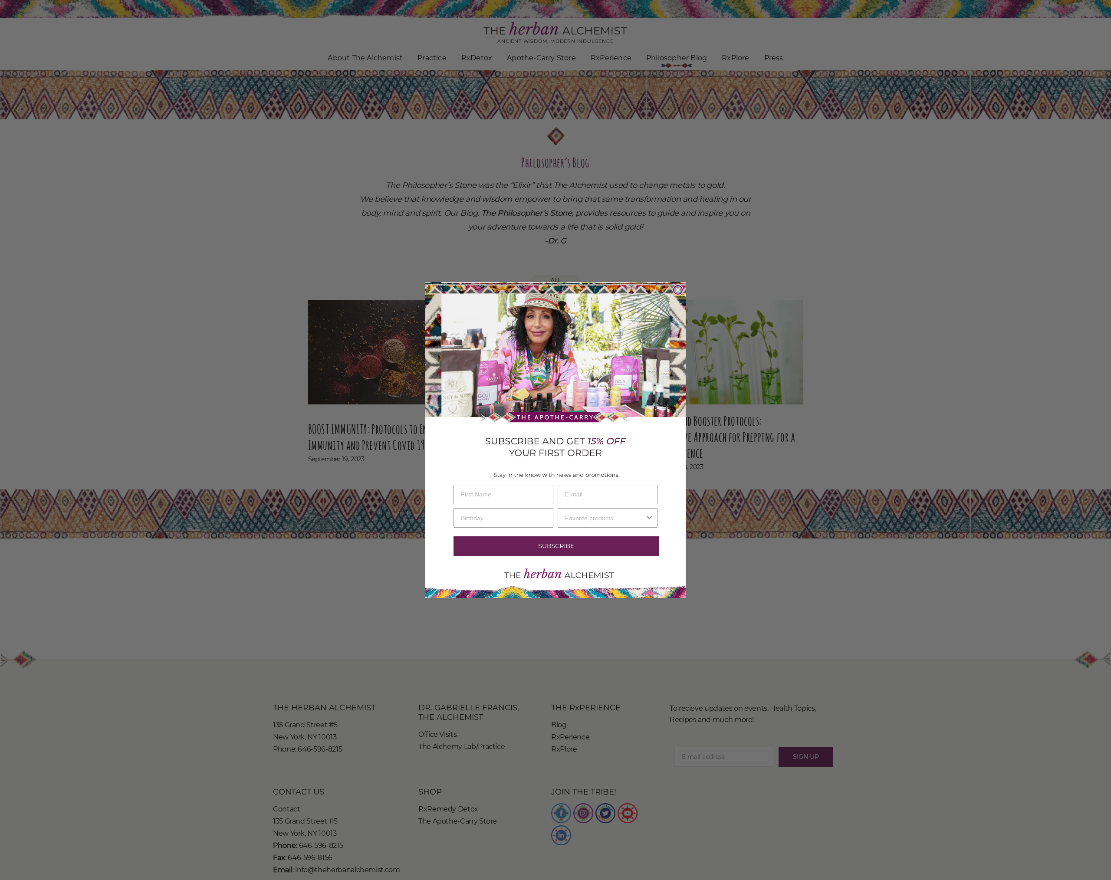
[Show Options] (649, 518)
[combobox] (605, 518)
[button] (555, 546)
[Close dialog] (678, 290)
